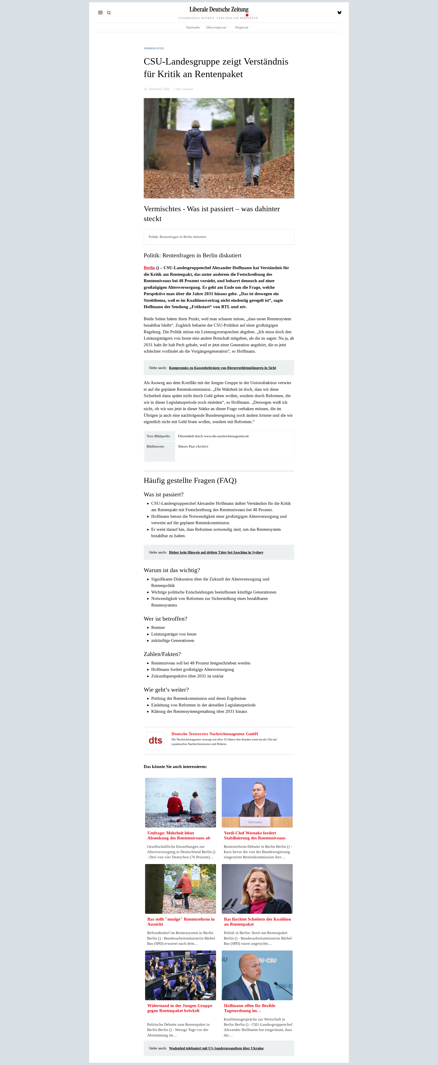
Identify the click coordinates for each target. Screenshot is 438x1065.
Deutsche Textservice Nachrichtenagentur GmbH (215, 734)
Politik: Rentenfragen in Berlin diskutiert (177, 237)
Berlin (149, 267)
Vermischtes (154, 48)
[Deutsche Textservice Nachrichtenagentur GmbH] (155, 740)
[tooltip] (339, 12)
